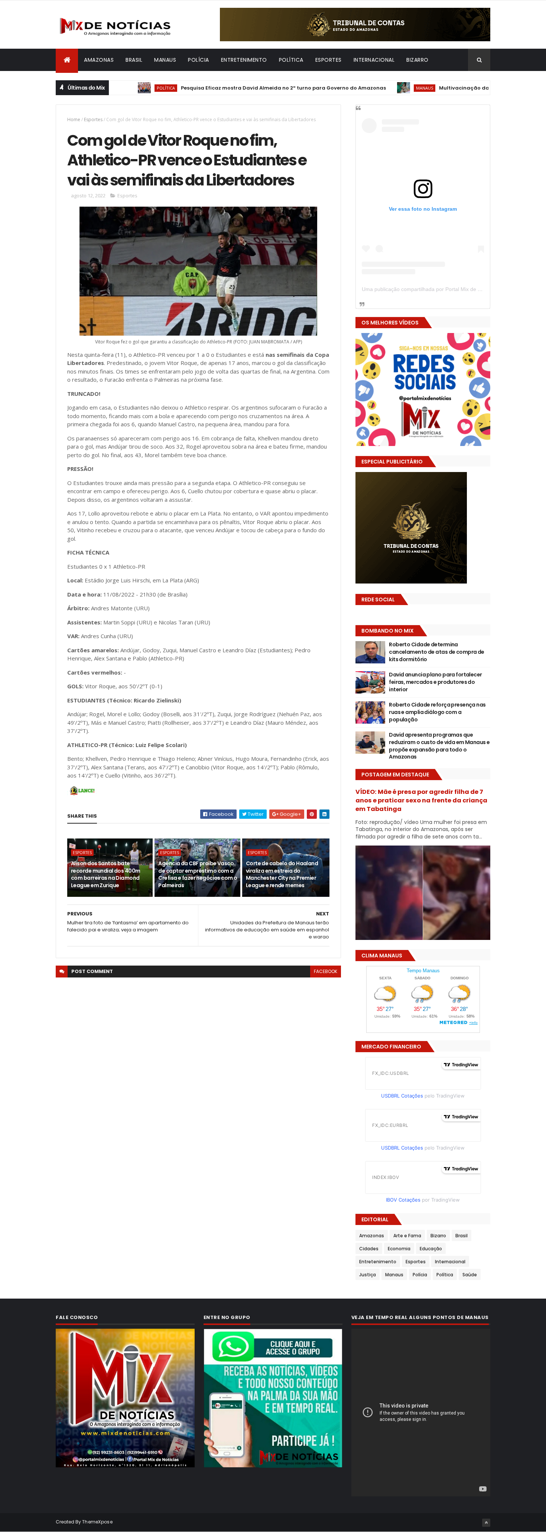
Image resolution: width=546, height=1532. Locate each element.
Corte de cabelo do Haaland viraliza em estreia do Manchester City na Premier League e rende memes (282, 874)
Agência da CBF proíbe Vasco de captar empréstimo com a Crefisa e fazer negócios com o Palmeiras (197, 874)
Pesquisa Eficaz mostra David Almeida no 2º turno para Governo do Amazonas (242, 87)
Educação (431, 1248)
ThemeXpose (97, 1522)
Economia (399, 1248)
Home (73, 119)
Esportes (328, 60)
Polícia (198, 60)
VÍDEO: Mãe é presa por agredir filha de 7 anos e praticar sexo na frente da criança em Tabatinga (421, 800)
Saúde (469, 1274)
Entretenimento (244, 60)
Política (291, 60)
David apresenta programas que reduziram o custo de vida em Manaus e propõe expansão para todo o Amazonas (439, 745)
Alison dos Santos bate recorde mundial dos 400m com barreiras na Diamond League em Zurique (105, 874)
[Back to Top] (486, 1523)
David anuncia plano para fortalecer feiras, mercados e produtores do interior (435, 682)
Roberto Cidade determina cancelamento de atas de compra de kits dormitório (436, 652)
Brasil (134, 60)
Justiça (367, 1274)
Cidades (368, 1248)
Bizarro (417, 60)
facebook (325, 971)
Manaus (165, 60)
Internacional (374, 60)
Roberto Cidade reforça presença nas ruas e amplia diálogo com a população (437, 712)
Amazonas (99, 60)
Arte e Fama (407, 1235)
